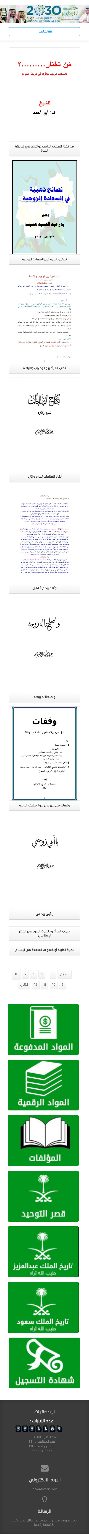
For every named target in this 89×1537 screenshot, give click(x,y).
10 (53, 984)
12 (35, 984)
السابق (64, 974)
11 (45, 984)
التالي (24, 984)
